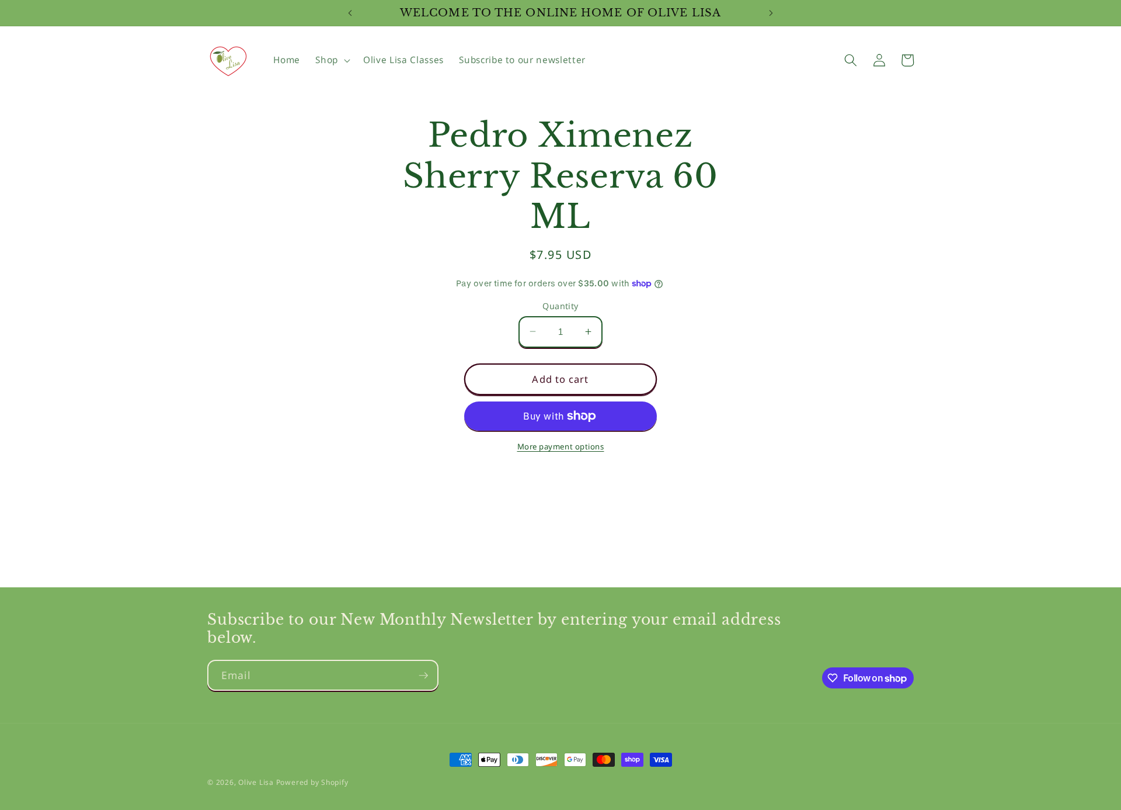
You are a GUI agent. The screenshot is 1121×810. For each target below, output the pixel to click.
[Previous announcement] (350, 13)
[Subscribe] (423, 675)
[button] (332, 60)
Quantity (560, 305)
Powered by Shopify (312, 782)
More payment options (560, 446)
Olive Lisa (256, 782)
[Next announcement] (771, 13)
